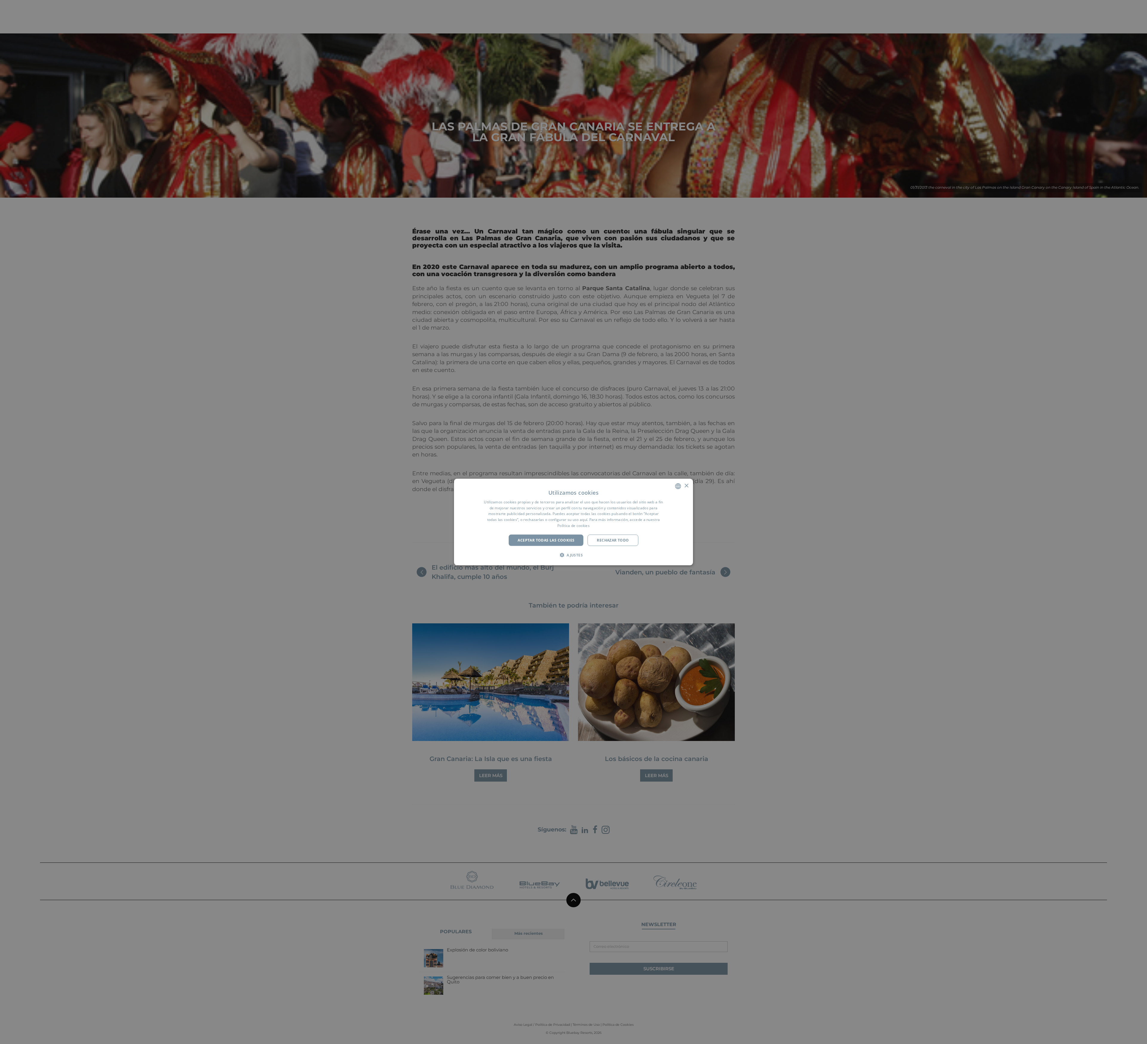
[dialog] (573, 522)
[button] (573, 555)
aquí (583, 519)
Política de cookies (573, 525)
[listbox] (678, 486)
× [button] (686, 486)
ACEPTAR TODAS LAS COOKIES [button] (546, 539)
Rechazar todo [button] (613, 539)
